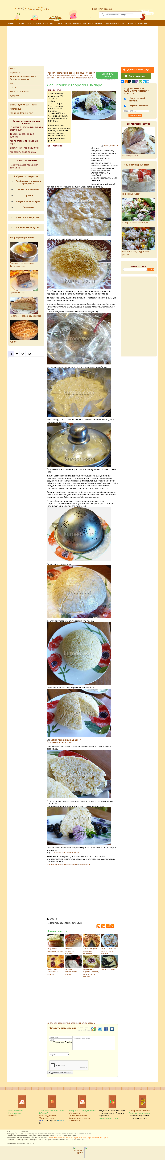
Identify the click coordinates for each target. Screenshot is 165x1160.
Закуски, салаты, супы (28, 201)
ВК (43, 1120)
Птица (59, 23)
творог (50, 864)
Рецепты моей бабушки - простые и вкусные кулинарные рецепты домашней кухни (78, 1138)
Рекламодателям (47, 1115)
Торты (33, 104)
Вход (94, 8)
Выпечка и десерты (28, 189)
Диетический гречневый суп (24, 147)
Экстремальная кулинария (82, 1110)
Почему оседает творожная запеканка (90, 951)
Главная (11, 23)
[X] (129, 81)
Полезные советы (78, 1115)
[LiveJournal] (133, 81)
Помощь (12, 1115)
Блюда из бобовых (19, 91)
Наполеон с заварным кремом (25, 315)
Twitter (60, 1120)
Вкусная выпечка (138, 105)
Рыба (52, 23)
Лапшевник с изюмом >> (66, 852)
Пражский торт (17, 292)
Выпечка (77, 23)
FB (40, 1120)
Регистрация (105, 8)
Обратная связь (46, 1118)
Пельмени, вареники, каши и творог (76, 72)
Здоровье (142, 23)
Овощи (68, 23)
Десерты (98, 23)
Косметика (74, 1120)
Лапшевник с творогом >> (60, 742)
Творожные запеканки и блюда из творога (70, 75)
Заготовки (88, 23)
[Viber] (136, 81)
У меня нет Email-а (62, 1042)
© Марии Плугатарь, (20, 1143)
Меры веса (74, 1113)
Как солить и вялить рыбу (23, 151)
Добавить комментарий (61, 1072)
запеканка (84, 864)
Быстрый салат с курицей (135, 222)
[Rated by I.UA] (90, 1157)
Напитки (132, 23)
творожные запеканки (66, 864)
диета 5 (51, 77)
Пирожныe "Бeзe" (131, 193)
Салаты (21, 23)
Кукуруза (14, 95)
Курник (13, 341)
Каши (12, 68)
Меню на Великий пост (21, 112)
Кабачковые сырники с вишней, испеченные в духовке (91, 972)
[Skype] (144, 81)
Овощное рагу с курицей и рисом (135, 253)
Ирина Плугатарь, (15, 1132)
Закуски (30, 23)
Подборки (28, 207)
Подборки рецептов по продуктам (28, 182)
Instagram (51, 1120)
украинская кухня (84, 77)
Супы (38, 23)
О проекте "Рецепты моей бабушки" (52, 1111)
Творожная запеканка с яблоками (70, 951)
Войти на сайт (15, 1110)
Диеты (13, 104)
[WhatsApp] (140, 81)
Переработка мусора (139, 1110)
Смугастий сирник (108, 969)
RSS (40, 1123)
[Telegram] (147, 81)
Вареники (15, 72)
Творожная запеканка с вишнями (52, 971)
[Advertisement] (85, 47)
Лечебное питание (65, 77)
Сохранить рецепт (107, 75)
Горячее (28, 195)
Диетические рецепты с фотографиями (22, 264)
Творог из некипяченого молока (71, 971)
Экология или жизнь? (140, 1113)
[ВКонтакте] (122, 81)
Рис (11, 83)
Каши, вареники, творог (115, 23)
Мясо (45, 23)
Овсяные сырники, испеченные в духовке (108, 951)
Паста (13, 87)
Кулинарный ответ (108, 1118)
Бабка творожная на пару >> (66, 739)
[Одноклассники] (126, 81)
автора (74, 1136)
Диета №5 (23, 104)
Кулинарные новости (79, 1118)
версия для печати (111, 146)
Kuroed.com (63, 1139)
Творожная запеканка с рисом (55, 950)
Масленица (15, 108)
